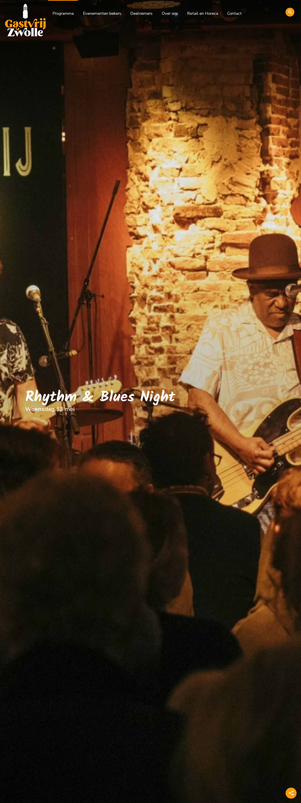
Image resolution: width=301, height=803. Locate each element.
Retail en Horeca (202, 13)
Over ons (170, 13)
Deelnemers (141, 13)
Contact (234, 13)
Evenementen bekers (102, 13)
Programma (63, 13)
